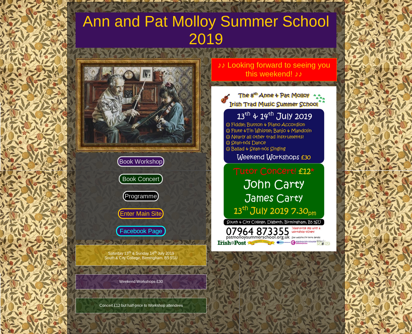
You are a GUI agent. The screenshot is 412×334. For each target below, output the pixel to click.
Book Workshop (140, 161)
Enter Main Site (141, 213)
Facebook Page (141, 231)
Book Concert (141, 179)
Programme (141, 196)
